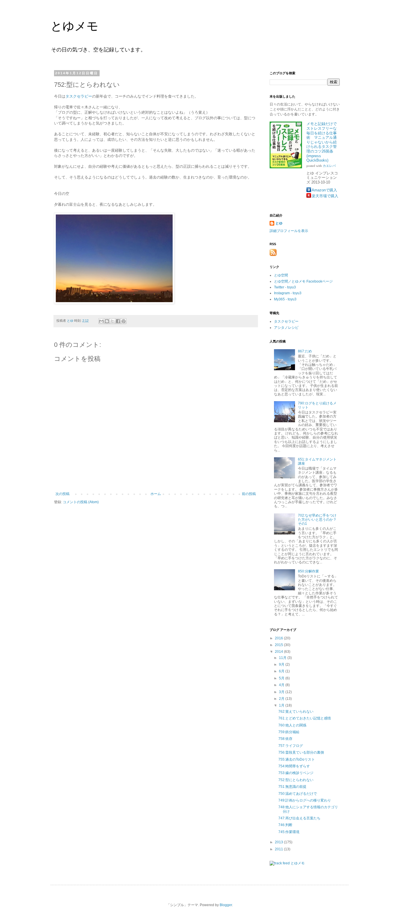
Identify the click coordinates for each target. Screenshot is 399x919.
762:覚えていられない (295, 711)
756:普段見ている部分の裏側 (301, 752)
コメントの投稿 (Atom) (81, 502)
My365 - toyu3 (285, 299)
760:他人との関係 (292, 725)
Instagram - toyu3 (287, 293)
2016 (279, 638)
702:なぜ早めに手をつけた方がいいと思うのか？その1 (317, 519)
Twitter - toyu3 (285, 287)
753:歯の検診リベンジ (295, 773)
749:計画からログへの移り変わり (304, 800)
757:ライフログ (290, 746)
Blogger (226, 905)
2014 (279, 652)
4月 (282, 685)
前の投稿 (249, 494)
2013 (279, 842)
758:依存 (285, 739)
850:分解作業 (308, 571)
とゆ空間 (281, 275)
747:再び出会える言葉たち (299, 818)
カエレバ (329, 165)
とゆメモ (74, 26)
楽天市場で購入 (325, 196)
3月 (282, 692)
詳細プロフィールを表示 (289, 231)
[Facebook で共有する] (118, 321)
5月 (282, 678)
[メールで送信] (101, 321)
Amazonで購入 (324, 190)
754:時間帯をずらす (294, 766)
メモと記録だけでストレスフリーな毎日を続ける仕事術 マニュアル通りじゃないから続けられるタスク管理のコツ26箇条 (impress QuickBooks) (321, 142)
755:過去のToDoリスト (296, 759)
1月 (282, 705)
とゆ (278, 223)
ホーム (155, 494)
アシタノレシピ (286, 328)
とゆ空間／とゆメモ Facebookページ (303, 281)
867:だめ (305, 351)
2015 (279, 645)
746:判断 (285, 825)
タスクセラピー (78, 96)
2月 (282, 699)
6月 (282, 671)
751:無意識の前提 (292, 787)
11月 (283, 658)
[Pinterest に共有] (123, 321)
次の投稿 (62, 494)
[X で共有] (112, 321)
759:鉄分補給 (288, 732)
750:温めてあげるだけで (297, 794)
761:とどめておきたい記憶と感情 (304, 718)
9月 (282, 664)
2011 (279, 849)
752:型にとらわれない (295, 780)
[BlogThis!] (107, 321)
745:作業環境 (288, 832)
